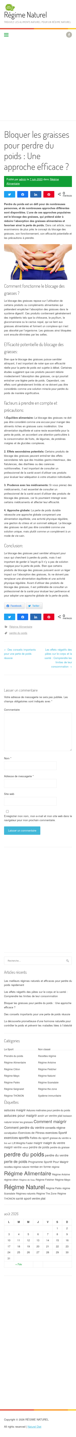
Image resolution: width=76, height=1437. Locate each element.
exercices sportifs (16, 1137)
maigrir (38, 1143)
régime (55, 1167)
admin (22, 179)
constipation (10, 1133)
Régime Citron (12, 1069)
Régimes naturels (25, 1193)
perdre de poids (39, 1147)
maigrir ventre (13, 1147)
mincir (25, 1147)
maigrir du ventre (54, 1143)
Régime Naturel (25, 14)
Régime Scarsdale (48, 1082)
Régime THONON (14, 1095)
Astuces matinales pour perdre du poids (48, 1110)
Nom (7, 758)
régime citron (11, 1179)
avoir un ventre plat (50, 1116)
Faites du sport (39, 1138)
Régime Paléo (12, 1082)
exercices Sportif (56, 1132)
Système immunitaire (49, 1095)
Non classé (44, 1049)
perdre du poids (18, 633)
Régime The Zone (46, 1193)
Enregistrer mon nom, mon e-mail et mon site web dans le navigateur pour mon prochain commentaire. (38, 818)
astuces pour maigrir (20, 1115)
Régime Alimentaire (20, 626)
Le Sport (8, 1049)
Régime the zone (47, 1089)
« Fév (18, 1264)
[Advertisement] (38, 80)
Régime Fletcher (47, 1069)
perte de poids (15, 1161)
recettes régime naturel (16, 1167)
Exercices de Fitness (31, 1133)
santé (19, 1198)
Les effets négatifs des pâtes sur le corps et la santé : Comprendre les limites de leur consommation (58, 658)
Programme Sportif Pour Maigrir (48, 1162)
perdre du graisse (60, 1147)
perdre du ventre (57, 1155)
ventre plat (38, 1198)
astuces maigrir (15, 1110)
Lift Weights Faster (22, 1143)
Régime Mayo (11, 1075)
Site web (9, 794)
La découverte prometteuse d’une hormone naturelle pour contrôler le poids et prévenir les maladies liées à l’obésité (38, 1023)
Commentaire (12, 709)
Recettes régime (47, 1056)
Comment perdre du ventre (24, 1127)
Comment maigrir (50, 1121)
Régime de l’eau (27, 1179)
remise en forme (40, 1167)
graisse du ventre (59, 1138)
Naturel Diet (34, 1426)
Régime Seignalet (14, 1089)
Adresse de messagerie (19, 776)
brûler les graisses (23, 1122)
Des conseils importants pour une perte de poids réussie (20, 654)
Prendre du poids (13, 1056)
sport (27, 1198)
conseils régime (55, 1127)
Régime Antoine (47, 1062)
